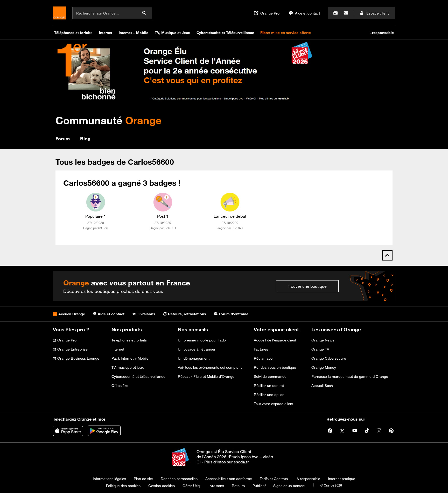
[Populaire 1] (95, 202)
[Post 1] (162, 202)
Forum (62, 138)
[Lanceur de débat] (230, 202)
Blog (85, 138)
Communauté (108, 120)
